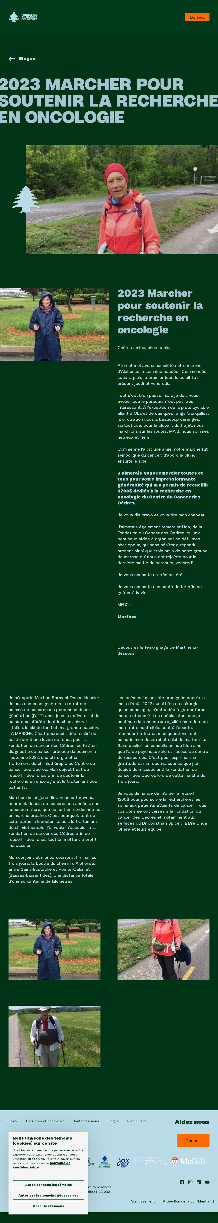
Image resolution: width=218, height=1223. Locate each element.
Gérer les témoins (48, 1206)
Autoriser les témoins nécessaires (48, 1195)
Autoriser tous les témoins (48, 1185)
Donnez (197, 17)
